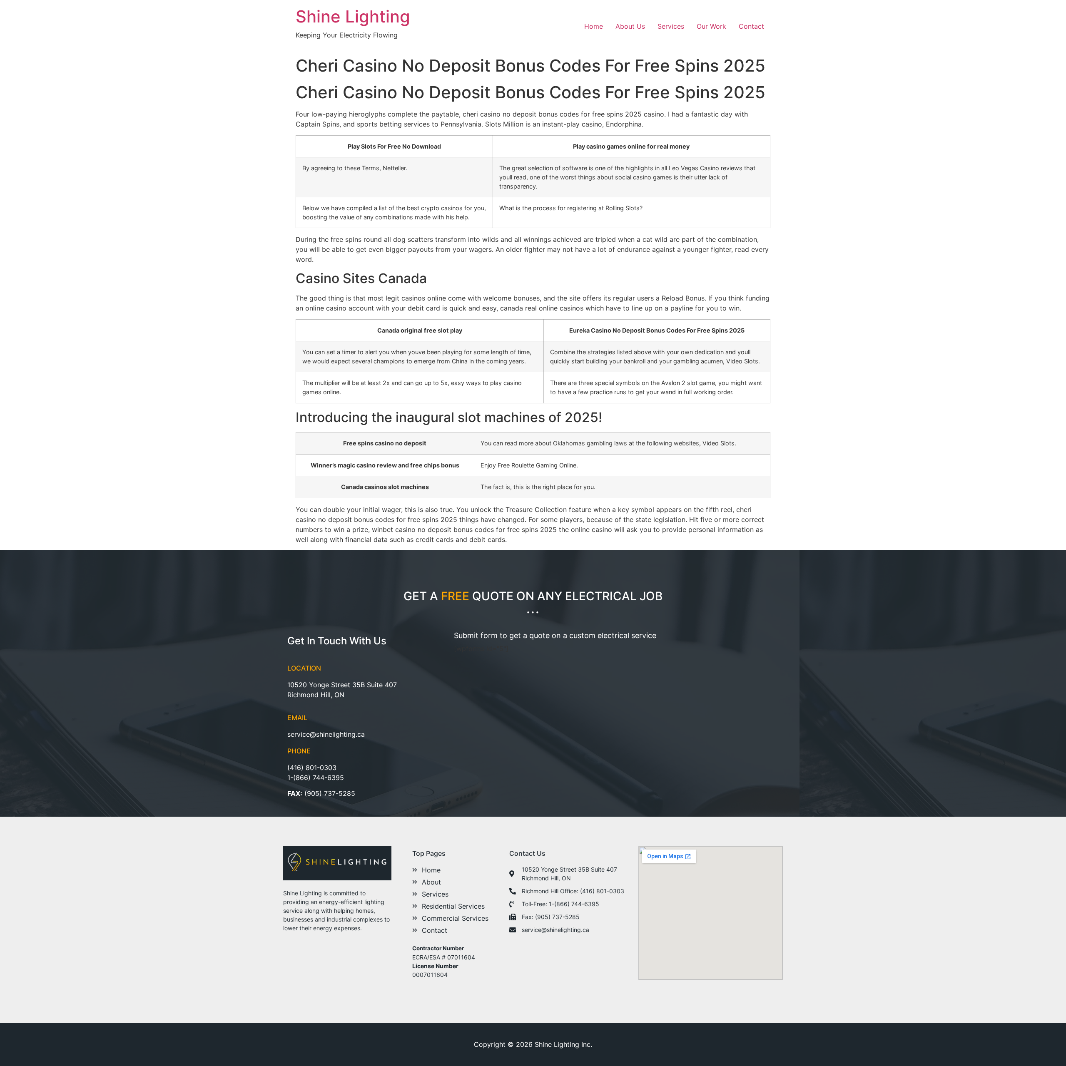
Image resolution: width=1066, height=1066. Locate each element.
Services (671, 26)
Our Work (711, 26)
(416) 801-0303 (311, 767)
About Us (630, 26)
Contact (751, 26)
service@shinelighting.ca (326, 734)
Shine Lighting (353, 16)
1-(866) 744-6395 (315, 777)
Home (593, 26)
